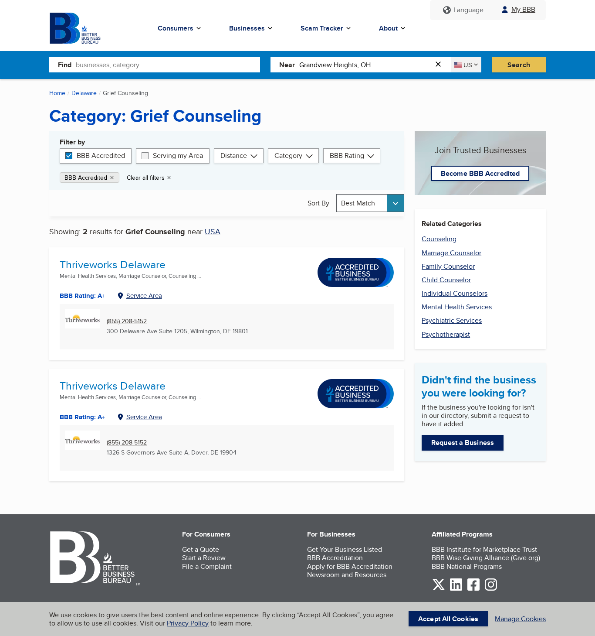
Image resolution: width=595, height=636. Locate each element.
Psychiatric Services (452, 320)
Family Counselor (448, 266)
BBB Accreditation (335, 558)
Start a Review (204, 558)
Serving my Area (178, 155)
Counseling (439, 239)
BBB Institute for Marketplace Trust (484, 549)
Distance (233, 155)
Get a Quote (200, 549)
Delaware (84, 93)
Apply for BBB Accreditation (349, 566)
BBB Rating (347, 155)
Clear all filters (146, 177)
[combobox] (168, 64)
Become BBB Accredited (480, 173)
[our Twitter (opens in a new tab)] (439, 589)
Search (518, 65)
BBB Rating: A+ (82, 296)
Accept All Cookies (448, 619)
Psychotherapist (446, 334)
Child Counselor (446, 280)
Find (64, 65)
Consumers (175, 28)
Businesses (247, 28)
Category (288, 155)
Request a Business (462, 443)
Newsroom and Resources (346, 575)
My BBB (523, 9)
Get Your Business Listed (344, 549)
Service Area (144, 295)
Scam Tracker (322, 28)
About (388, 28)
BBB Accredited (101, 155)
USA (212, 231)
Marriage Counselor (451, 253)
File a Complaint (207, 566)
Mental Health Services (457, 307)
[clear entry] (441, 64)
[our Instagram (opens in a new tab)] (491, 589)
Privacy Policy (188, 623)
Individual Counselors (454, 293)
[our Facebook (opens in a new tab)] (473, 589)
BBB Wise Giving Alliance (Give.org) (486, 558)
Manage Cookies (520, 619)
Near (287, 65)
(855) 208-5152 (127, 321)
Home (57, 93)
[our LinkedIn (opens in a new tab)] (456, 589)
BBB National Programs (467, 566)
